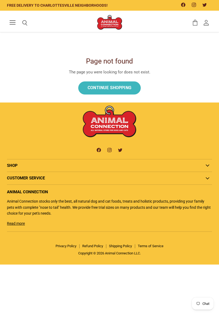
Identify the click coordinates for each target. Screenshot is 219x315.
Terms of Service (150, 246)
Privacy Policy (66, 246)
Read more (16, 223)
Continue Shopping (109, 87)
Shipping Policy (120, 246)
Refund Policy (92, 246)
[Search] (21, 23)
